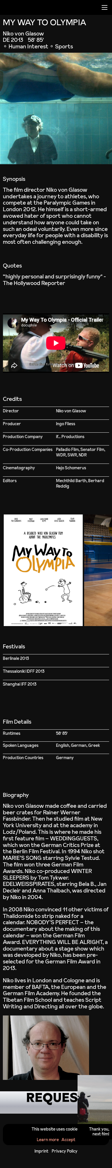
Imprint (41, 1151)
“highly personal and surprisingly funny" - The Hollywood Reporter (54, 280)
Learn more (48, 1140)
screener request (56, 1102)
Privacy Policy (65, 1151)
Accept (68, 1140)
